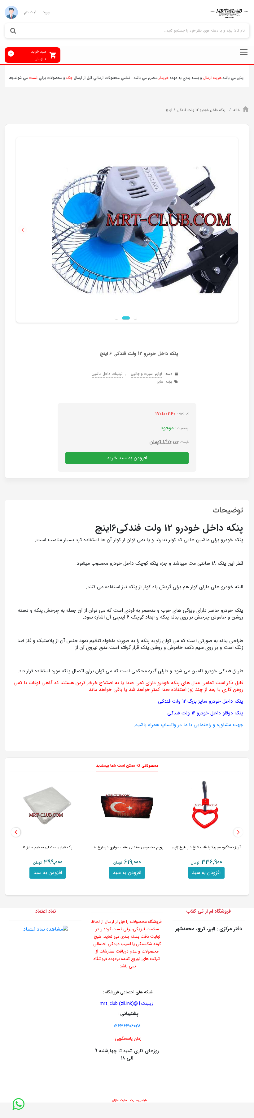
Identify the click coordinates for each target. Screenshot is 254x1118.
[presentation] (238, 832)
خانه (236, 110)
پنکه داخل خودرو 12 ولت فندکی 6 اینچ (196, 110)
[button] (22, 229)
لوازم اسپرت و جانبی (146, 374)
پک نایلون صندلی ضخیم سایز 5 (47, 847)
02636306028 (127, 1026)
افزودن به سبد (206, 872)
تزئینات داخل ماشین (107, 374)
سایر (160, 381)
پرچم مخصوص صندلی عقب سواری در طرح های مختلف (121, 847)
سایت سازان (119, 1100)
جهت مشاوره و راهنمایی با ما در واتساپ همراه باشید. (188, 725)
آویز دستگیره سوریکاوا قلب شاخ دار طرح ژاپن (206, 847)
